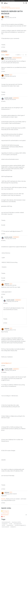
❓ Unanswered (14, 514)
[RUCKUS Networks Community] (6, 3)
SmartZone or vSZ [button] (16, 522)
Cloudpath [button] (4, 523)
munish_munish (8, 98)
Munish (3, 498)
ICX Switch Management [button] (20, 525)
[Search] (24, 3)
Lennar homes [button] (5, 526)
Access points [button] (10, 525)
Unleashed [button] (13, 526)
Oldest (7, 55)
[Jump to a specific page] (26, 55)
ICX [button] (10, 523)
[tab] (4, 51)
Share (3, 47)
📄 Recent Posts (5, 513)
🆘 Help (3, 516)
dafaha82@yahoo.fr (6, 363)
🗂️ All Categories (5, 511)
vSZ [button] (3, 525)
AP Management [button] (17, 523)
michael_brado (8, 57)
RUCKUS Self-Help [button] (6, 522)
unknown (6, 16)
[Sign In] (26, 3)
